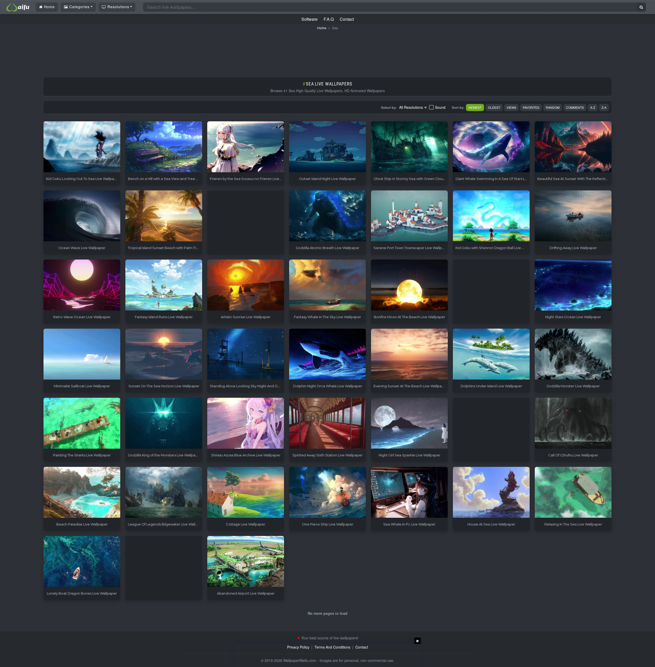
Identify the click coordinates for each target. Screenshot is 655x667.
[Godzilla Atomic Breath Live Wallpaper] (327, 216)
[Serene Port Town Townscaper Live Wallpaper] (409, 216)
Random (553, 107)
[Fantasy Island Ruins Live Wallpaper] (163, 285)
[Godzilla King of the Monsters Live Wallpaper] (163, 423)
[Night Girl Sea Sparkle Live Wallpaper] (409, 423)
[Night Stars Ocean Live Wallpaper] (573, 285)
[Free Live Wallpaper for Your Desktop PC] (17, 6)
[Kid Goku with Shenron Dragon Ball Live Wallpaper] (491, 216)
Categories (79, 6)
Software (309, 19)
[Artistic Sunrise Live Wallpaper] (245, 285)
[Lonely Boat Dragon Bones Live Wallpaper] (81, 561)
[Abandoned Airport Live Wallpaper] (245, 561)
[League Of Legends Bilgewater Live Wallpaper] (163, 492)
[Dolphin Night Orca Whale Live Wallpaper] (327, 354)
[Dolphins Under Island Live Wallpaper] (491, 354)
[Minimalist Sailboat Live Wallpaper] (81, 354)
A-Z (592, 107)
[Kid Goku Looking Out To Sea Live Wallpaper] (81, 147)
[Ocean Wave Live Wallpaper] (81, 216)
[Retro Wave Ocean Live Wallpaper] (81, 285)
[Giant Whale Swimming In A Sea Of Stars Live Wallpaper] (491, 147)
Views (511, 107)
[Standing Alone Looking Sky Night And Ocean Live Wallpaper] (245, 354)
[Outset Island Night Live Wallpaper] (327, 147)
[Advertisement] (327, 51)
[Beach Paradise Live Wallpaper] (81, 492)
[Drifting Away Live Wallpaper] (573, 216)
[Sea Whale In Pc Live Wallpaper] (409, 492)
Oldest (494, 107)
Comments (575, 107)
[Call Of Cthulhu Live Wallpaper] (573, 423)
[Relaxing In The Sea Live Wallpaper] (573, 492)
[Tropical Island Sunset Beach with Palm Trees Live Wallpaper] (163, 216)
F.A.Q (329, 19)
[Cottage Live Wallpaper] (245, 492)
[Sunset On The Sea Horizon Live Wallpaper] (163, 354)
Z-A (604, 107)
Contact (347, 19)
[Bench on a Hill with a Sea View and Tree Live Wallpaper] (163, 147)
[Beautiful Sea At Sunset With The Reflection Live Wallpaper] (573, 147)
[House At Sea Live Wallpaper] (491, 492)
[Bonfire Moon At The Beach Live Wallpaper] (409, 285)
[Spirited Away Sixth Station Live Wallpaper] (327, 423)
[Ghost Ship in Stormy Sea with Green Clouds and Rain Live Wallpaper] (409, 147)
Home (49, 6)
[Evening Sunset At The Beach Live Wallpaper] (409, 354)
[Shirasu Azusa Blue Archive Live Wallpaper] (245, 423)
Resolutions (117, 6)
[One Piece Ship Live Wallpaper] (327, 492)
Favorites (531, 107)
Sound (440, 107)
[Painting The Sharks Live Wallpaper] (81, 423)
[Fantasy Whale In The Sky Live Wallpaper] (327, 285)
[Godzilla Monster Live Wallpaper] (573, 354)
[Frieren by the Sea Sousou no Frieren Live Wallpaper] (245, 147)
